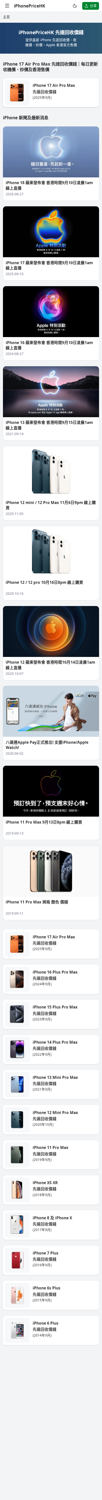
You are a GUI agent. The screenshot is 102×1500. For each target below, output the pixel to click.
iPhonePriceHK (29, 6)
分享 (93, 5)
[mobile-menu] (7, 5)
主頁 (6, 17)
